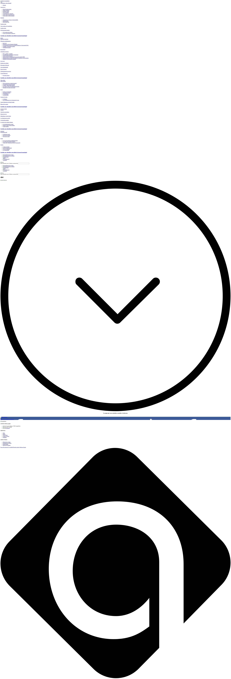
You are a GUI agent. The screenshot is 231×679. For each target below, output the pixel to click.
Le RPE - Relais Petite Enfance (9, 85)
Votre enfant (2, 80)
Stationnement (5, 21)
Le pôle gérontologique (7, 147)
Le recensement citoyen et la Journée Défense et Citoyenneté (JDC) (16, 45)
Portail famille (5, 444)
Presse (1, 447)
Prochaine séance (6, 75)
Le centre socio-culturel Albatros (9, 141)
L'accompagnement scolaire (8, 124)
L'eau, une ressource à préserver (9, 33)
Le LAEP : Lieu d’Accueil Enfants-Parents (11, 86)
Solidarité (2, 131)
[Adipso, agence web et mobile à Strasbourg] (115, 677)
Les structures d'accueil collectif (9, 84)
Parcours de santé (6, 136)
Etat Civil (4, 43)
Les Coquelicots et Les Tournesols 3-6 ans (11, 100)
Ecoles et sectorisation (7, 91)
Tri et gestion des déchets (7, 32)
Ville (1, 2)
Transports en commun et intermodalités (10, 19)
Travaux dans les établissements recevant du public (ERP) (14, 56)
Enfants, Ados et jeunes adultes (9, 125)
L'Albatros (5, 99)
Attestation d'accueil (7, 47)
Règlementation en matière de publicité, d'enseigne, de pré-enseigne (16, 58)
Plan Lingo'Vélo (6, 22)
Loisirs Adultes (6, 126)
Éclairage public (6, 11)
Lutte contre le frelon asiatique (8, 15)
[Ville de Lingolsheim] (4, 1)
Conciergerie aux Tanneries (8, 13)
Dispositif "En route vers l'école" (9, 87)
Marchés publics (16, 447)
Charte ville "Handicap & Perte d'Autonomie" (11, 142)
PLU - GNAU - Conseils (7, 53)
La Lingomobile (6, 150)
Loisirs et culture (3, 108)
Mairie (1, 38)
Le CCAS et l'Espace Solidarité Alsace (10, 140)
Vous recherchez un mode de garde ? (10, 83)
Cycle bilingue (5, 93)
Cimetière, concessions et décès (9, 46)
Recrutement (5, 447)
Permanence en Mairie (7, 443)
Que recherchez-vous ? (9, 163)
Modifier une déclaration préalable (9, 59)
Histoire (4, 5)
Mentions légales (23, 447)
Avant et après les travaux (8, 55)
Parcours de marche (6, 135)
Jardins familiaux (6, 10)
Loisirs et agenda (6, 146)
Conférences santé (6, 134)
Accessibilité (10, 447)
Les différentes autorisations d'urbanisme (10, 54)
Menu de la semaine (6, 445)
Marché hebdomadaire (7, 9)
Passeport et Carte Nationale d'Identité (10, 44)
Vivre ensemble (6, 12)
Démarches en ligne (6, 442)
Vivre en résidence (6, 149)
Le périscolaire (5, 95)
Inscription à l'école (6, 92)
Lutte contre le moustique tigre (8, 14)
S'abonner (8, 428)
